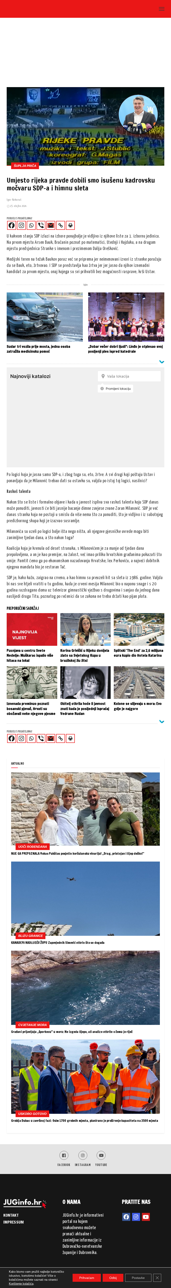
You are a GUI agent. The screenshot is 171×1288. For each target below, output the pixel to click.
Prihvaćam (86, 1278)
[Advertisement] (85, 54)
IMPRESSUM (13, 1222)
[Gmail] (50, 225)
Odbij (113, 1278)
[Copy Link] (60, 225)
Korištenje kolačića (21, 1283)
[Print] (70, 225)
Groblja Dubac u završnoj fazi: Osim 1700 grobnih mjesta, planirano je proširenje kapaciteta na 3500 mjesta (84, 1120)
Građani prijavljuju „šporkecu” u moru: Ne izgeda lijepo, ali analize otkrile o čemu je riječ (72, 1032)
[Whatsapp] (31, 225)
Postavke (138, 1278)
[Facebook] (11, 225)
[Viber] (41, 225)
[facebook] (126, 1217)
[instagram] (136, 1217)
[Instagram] (21, 225)
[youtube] (146, 1217)
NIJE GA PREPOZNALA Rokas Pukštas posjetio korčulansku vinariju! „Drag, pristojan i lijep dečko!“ (77, 853)
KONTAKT (10, 1215)
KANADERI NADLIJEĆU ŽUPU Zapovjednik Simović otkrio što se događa (57, 942)
